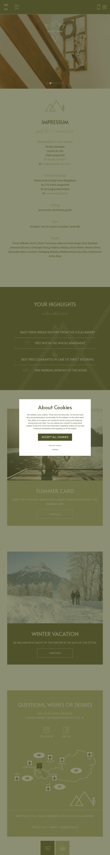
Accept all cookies (55, 437)
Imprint (73, 429)
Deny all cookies (55, 445)
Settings (55, 449)
